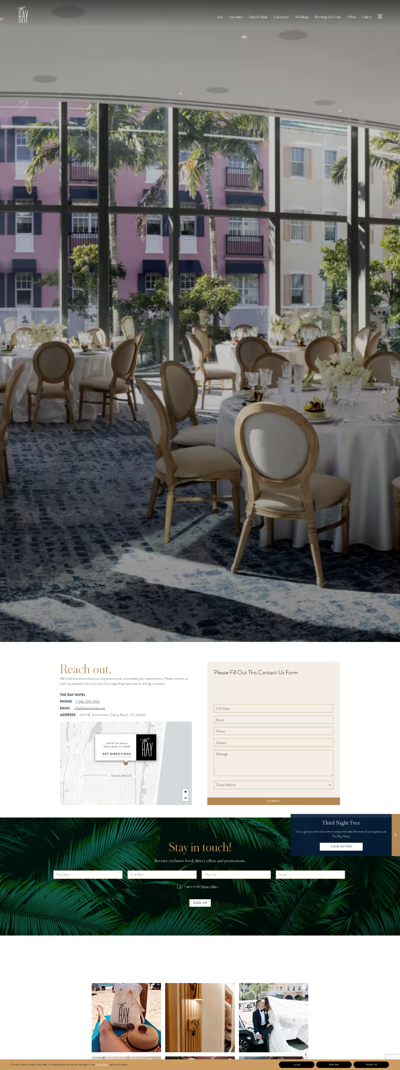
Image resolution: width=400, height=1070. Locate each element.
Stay (220, 17)
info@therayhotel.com (89, 708)
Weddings (302, 17)
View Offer (341, 847)
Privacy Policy (209, 886)
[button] (126, 763)
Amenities (236, 17)
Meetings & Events (328, 17)
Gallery (367, 17)
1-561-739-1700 (88, 701)
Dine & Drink (258, 17)
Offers (351, 17)
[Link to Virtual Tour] (380, 16)
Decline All (371, 1064)
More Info (334, 1064)
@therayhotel (200, 983)
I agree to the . (200, 886)
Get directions (116, 754)
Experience (281, 17)
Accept (296, 1064)
